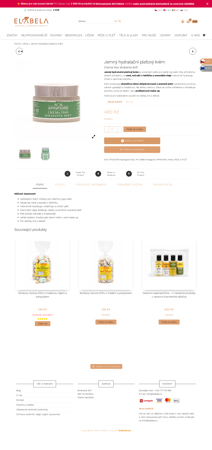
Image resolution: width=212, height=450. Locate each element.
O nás (19, 395)
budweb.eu (125, 430)
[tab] (42, 184)
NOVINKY (56, 35)
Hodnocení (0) (162, 184)
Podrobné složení (129, 184)
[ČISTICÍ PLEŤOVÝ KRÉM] (192, 51)
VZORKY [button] (165, 35)
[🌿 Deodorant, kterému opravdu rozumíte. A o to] (129, 349)
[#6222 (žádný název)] (204, 35)
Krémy (170, 159)
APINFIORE (161, 159)
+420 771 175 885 (162, 390)
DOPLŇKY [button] (181, 35)
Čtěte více (42, 323)
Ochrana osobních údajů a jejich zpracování (38, 414)
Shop (25, 43)
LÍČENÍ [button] (89, 35)
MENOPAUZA (73, 35)
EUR (207, 68)
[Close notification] (207, 3)
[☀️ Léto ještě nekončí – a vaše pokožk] (83, 349)
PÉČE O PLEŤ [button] (106, 35)
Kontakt (20, 400)
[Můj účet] (182, 21)
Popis (40, 184)
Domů (17, 43)
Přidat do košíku (134, 129)
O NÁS (195, 35)
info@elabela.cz (154, 394)
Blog (18, 390)
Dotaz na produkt (134, 140)
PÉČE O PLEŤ (181, 159)
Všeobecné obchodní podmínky (32, 409)
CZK (207, 61)
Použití (60, 184)
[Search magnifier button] (120, 21)
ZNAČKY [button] (12, 35)
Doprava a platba (25, 404)
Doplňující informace (91, 184)
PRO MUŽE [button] (149, 35)
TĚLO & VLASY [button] (128, 35)
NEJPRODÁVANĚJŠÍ (34, 35)
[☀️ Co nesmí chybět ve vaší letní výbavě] (174, 349)
